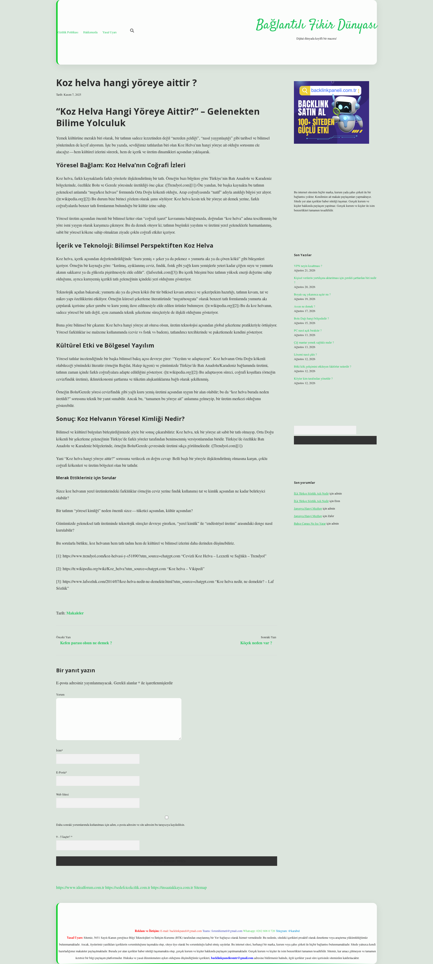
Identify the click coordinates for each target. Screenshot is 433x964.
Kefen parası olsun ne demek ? (86, 643)
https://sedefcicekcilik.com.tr (127, 887)
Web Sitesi (62, 794)
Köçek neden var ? (256, 643)
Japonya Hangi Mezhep (308, 508)
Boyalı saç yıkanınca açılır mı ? (312, 294)
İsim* (59, 750)
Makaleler (75, 613)
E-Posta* (61, 772)
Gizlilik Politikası (68, 32)
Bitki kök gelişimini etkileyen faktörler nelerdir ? (322, 366)
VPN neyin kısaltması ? (308, 266)
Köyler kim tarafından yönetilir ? (313, 378)
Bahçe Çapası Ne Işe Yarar (310, 523)
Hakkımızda (90, 32)
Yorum (60, 694)
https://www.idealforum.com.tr (80, 887)
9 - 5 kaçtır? (64, 837)
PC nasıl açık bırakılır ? (307, 330)
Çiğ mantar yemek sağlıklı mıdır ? (314, 342)
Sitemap (200, 887)
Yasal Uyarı (109, 32)
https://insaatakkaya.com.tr (172, 887)
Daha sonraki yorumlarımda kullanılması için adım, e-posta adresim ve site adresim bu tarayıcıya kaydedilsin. (120, 825)
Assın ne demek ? (304, 306)
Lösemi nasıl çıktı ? (305, 354)
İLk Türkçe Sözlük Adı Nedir (311, 493)
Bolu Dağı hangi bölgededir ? (311, 318)
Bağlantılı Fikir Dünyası (316, 25)
